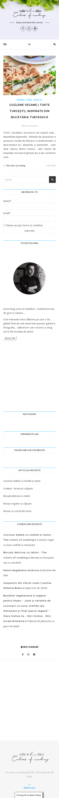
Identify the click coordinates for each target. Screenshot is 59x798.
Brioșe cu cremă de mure (17, 511)
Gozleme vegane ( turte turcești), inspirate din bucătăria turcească (29, 111)
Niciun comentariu (29, 125)
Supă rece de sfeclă (36, 587)
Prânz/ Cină (24, 99)
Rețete (38, 99)
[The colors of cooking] (29, 13)
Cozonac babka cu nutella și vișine (21, 480)
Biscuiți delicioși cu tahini (16, 495)
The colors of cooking (15, 165)
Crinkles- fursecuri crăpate (18, 488)
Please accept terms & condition (24, 225)
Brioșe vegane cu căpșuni (17, 503)
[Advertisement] (29, 376)
